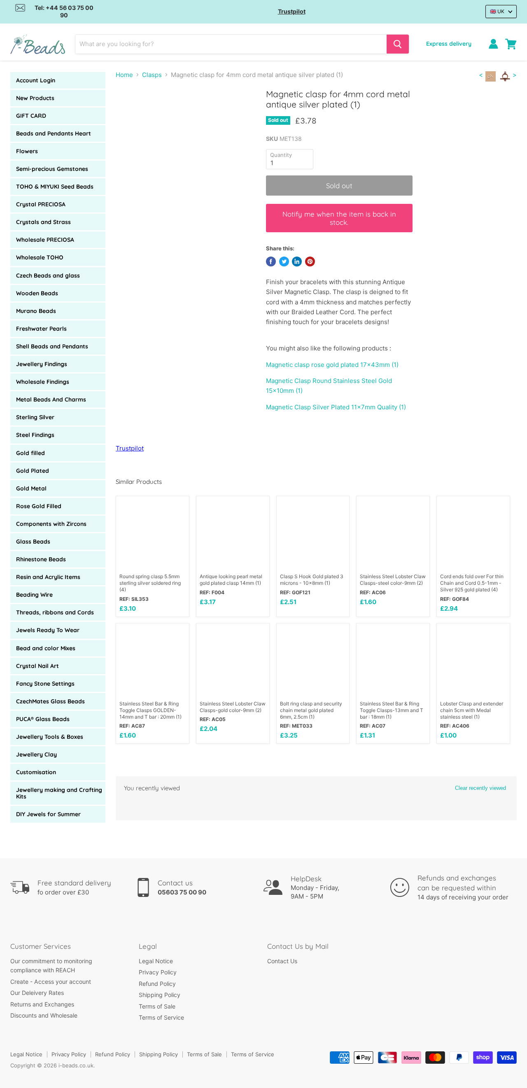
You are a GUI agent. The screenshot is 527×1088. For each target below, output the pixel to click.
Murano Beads (36, 311)
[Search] (398, 44)
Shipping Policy (159, 994)
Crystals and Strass (43, 222)
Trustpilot (291, 11)
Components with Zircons (51, 524)
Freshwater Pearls (41, 328)
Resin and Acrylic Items (48, 577)
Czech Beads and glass (48, 275)
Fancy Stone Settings (45, 683)
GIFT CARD (31, 115)
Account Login (35, 80)
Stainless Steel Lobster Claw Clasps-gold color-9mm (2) (233, 706)
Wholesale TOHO (39, 257)
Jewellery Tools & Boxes (49, 736)
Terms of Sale (157, 1006)
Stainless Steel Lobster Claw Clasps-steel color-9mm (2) (393, 579)
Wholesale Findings (42, 381)
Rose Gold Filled (38, 506)
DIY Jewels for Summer (48, 814)
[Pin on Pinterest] (310, 261)
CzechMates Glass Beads (50, 701)
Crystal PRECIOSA (40, 204)
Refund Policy (157, 983)
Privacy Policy (158, 972)
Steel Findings (35, 435)
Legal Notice (156, 960)
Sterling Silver (35, 417)
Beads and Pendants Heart (53, 133)
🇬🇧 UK (497, 11)
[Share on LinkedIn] (297, 261)
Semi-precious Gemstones (52, 169)
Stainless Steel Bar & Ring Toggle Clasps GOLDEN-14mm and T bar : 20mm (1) (150, 710)
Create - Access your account (50, 981)
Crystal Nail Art (37, 666)
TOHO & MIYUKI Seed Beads (54, 186)
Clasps (152, 74)
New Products (35, 98)
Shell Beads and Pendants (52, 346)
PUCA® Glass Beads (43, 719)
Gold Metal (31, 488)
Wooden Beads (37, 293)
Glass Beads (33, 541)
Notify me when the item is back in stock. (339, 218)
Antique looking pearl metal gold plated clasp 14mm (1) (231, 579)
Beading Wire (34, 594)
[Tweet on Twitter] (284, 261)
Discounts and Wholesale (43, 1015)
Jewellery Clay (36, 754)
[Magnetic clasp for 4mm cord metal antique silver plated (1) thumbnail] (131, 112)
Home (124, 74)
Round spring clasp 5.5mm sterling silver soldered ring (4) (150, 583)
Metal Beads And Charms (51, 399)
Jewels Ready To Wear (47, 630)
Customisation (36, 772)
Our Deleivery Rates (37, 992)
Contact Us (282, 960)
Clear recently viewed (480, 788)
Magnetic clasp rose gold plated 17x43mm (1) (332, 365)
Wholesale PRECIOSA (45, 239)
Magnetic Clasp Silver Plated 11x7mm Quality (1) (336, 407)
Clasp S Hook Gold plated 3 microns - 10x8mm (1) (311, 579)
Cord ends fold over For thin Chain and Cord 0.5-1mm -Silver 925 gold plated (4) (472, 583)
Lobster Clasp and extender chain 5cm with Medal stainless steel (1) (471, 710)
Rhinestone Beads (41, 559)
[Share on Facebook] (271, 261)
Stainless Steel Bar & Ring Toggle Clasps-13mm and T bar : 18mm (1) (391, 710)
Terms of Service (161, 1017)
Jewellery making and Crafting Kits (59, 793)
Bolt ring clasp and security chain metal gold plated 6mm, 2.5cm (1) (311, 710)
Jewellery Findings (41, 364)
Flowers (27, 151)
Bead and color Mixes (45, 648)
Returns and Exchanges (42, 1004)
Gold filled (30, 453)
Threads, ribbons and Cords (55, 612)
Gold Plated (32, 470)
